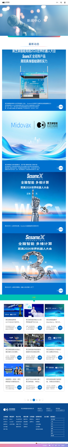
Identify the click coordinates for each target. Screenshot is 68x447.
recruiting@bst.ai (60, 410)
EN (57, 2)
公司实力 (5, 421)
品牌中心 (32, 421)
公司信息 (5, 416)
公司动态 (32, 416)
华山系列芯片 (19, 419)
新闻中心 (32, 419)
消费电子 (26, 426)
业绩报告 (38, 421)
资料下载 (5, 429)
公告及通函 (38, 424)
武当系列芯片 (19, 421)
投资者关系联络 (39, 429)
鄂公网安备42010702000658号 (57, 443)
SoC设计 (12, 421)
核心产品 (18, 416)
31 (33, 400)
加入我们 (46, 416)
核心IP (11, 419)
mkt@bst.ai (49, 410)
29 (28, 400)
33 (39, 400)
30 (31, 400)
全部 (34, 297)
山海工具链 (12, 424)
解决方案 (26, 416)
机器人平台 (18, 424)
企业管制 (38, 426)
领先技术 (12, 416)
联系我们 (53, 416)
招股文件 (38, 419)
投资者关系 (39, 416)
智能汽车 (26, 419)
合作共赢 (5, 426)
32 (36, 400)
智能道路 (26, 421)
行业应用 (26, 424)
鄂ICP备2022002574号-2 (43, 443)
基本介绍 (5, 419)
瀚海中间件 (18, 426)
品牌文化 (5, 424)
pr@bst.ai (40, 410)
